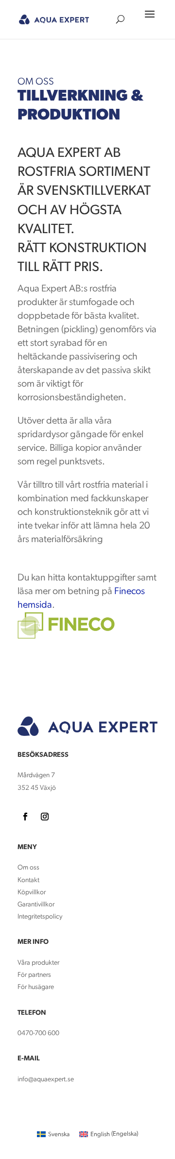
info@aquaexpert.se (46, 1079)
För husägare (36, 987)
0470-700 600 (38, 1033)
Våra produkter (38, 963)
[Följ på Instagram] (44, 816)
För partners (34, 975)
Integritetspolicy (40, 916)
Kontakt (28, 880)
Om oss (28, 867)
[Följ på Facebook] (25, 816)
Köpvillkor (32, 892)
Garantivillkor (36, 904)
